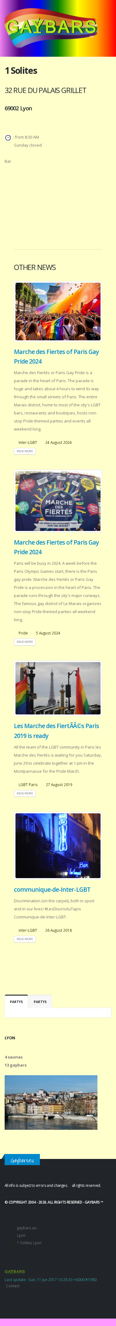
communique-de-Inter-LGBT (52, 889)
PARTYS (16, 1002)
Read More (25, 451)
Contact (12, 1285)
